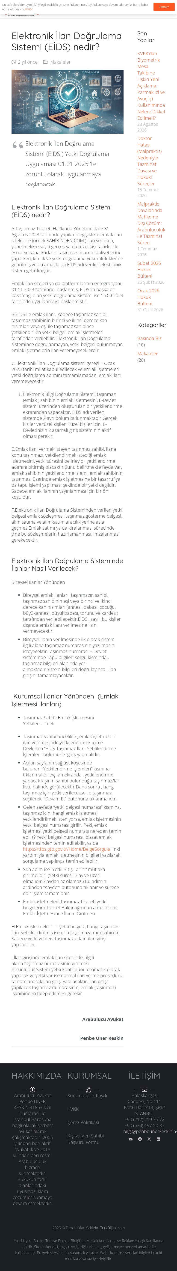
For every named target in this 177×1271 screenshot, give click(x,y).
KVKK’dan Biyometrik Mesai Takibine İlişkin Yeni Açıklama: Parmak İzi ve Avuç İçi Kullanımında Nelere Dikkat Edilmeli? (151, 85)
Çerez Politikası (83, 1122)
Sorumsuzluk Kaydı (87, 1095)
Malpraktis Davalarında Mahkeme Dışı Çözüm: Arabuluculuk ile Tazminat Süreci (151, 223)
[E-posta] (130, 1139)
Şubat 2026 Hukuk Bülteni (149, 269)
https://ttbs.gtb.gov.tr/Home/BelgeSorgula (66, 849)
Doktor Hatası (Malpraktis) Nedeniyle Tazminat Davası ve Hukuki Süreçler (149, 161)
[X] (149, 1139)
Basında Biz (149, 338)
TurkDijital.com (112, 1227)
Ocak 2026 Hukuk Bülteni (148, 297)
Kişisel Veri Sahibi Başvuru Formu (86, 1139)
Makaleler (60, 62)
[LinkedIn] (158, 1139)
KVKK (73, 1109)
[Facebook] (140, 1139)
